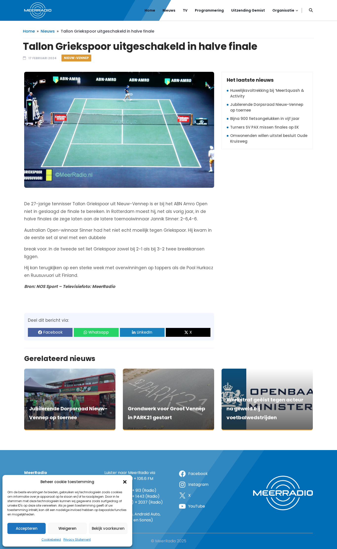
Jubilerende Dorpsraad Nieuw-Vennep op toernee (266, 107)
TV (185, 10)
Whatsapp (98, 332)
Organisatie (283, 10)
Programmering (209, 10)
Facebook (53, 332)
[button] (124, 481)
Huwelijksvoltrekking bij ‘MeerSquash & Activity (267, 93)
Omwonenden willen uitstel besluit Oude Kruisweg (268, 138)
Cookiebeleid (51, 539)
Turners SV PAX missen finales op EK (264, 127)
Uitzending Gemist (248, 10)
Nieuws (169, 10)
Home (150, 10)
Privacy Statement (77, 539)
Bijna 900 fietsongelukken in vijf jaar (265, 118)
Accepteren (26, 528)
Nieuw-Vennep (76, 58)
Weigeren (67, 528)
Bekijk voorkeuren (108, 528)
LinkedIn (144, 332)
